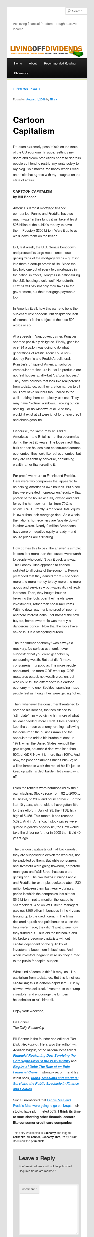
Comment (29, 1189)
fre (63, 1137)
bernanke (19, 1137)
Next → (35, 88)
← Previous (20, 88)
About (33, 63)
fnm (57, 1137)
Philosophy (21, 73)
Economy (50, 1133)
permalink (37, 1141)
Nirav (53, 99)
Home (18, 63)
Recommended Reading (60, 63)
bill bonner (33, 1137)
